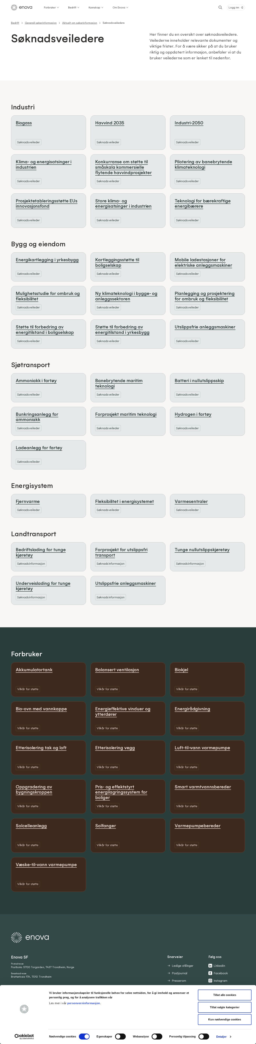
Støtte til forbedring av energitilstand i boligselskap (45, 329)
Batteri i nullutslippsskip (199, 380)
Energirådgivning (192, 708)
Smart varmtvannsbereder (203, 786)
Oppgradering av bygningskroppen (34, 789)
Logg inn (234, 7)
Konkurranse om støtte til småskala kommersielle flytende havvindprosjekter (123, 167)
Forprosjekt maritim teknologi (125, 414)
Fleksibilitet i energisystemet (124, 501)
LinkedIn (219, 965)
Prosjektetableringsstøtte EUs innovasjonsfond (46, 203)
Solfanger (105, 825)
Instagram (220, 980)
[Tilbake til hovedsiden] (21, 7)
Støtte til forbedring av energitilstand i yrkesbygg (122, 329)
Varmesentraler (191, 501)
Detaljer (221, 1036)
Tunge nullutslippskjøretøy (202, 549)
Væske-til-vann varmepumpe (46, 864)
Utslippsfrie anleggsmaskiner (205, 326)
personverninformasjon (83, 1003)
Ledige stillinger (182, 965)
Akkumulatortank (34, 669)
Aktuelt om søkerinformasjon (79, 22)
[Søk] (220, 7)
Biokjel (181, 669)
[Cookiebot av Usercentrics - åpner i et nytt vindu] (24, 1037)
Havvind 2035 (109, 122)
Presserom (179, 980)
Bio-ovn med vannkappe (41, 708)
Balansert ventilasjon (117, 669)
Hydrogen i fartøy (193, 414)
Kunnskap (94, 7)
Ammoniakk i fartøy (36, 380)
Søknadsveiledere (114, 22)
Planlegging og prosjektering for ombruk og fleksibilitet (205, 296)
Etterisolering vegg (115, 747)
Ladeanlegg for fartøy (39, 447)
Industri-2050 (189, 122)
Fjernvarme (28, 501)
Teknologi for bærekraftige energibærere (203, 203)
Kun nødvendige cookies (224, 1019)
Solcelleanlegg (31, 825)
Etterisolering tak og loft (41, 747)
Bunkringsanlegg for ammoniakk (37, 416)
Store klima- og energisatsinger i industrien (123, 203)
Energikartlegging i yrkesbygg (47, 259)
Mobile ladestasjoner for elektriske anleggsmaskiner (203, 262)
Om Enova (119, 7)
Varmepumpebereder (198, 825)
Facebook (221, 973)
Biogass (24, 122)
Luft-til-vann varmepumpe (202, 747)
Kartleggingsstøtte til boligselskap (117, 262)
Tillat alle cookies (224, 994)
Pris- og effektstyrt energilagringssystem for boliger (121, 792)
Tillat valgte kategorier (224, 1007)
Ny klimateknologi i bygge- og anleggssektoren (126, 296)
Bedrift (72, 7)
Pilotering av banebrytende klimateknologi (203, 164)
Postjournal (179, 973)
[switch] (120, 1037)
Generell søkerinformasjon (41, 22)
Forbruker (50, 7)
